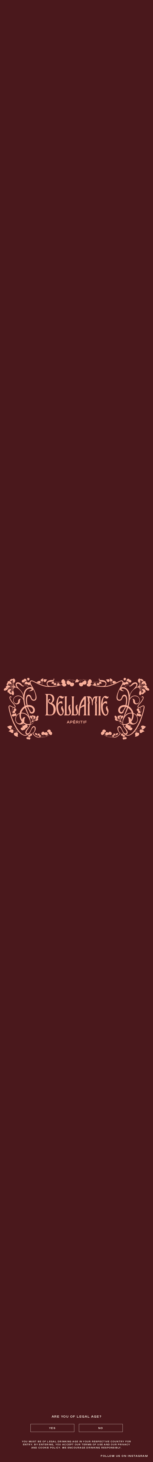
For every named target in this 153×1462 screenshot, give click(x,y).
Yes (52, 1428)
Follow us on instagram (124, 1456)
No (100, 1428)
